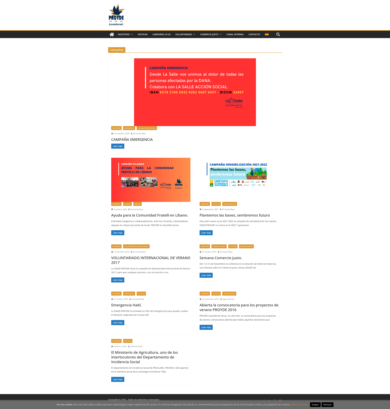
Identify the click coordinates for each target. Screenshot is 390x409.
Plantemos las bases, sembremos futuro (235, 215)
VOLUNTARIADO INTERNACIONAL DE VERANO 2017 (150, 260)
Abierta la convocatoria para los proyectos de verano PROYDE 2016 (239, 307)
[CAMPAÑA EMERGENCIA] (195, 92)
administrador (136, 346)
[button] (131, 34)
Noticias (143, 34)
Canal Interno (235, 34)
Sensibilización (229, 204)
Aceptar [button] (315, 404)
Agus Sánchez (228, 299)
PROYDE (137, 204)
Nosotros (124, 34)
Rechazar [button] (327, 404)
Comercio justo (209, 34)
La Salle (127, 204)
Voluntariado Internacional (136, 246)
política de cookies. (299, 404)
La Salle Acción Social (147, 128)
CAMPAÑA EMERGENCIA (132, 139)
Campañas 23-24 (161, 34)
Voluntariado (183, 34)
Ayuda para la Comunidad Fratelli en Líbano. (149, 215)
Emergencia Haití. (126, 304)
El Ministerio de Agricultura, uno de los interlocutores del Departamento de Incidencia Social (144, 357)
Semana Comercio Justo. (221, 257)
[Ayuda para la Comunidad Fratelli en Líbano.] (150, 180)
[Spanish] (267, 34)
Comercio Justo (219, 246)
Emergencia (129, 128)
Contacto (254, 34)
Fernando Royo (139, 133)
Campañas (116, 128)
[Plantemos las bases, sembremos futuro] (239, 180)
